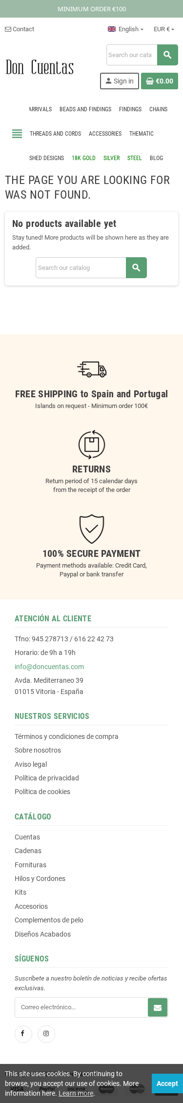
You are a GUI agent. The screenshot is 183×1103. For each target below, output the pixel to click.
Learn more (76, 1093)
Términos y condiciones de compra (67, 736)
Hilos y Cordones (40, 878)
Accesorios (31, 906)
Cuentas (27, 837)
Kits (20, 892)
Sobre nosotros (38, 750)
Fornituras (30, 865)
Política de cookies (42, 792)
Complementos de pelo (49, 920)
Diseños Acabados (43, 934)
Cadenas (28, 851)
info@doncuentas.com (49, 667)
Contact (22, 29)
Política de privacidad (47, 778)
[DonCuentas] (39, 66)
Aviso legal (31, 764)
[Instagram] (46, 1034)
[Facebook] (23, 1034)
